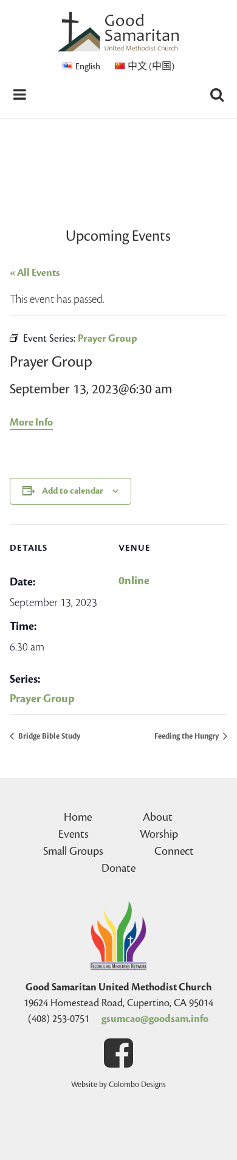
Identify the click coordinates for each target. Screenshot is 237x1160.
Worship (159, 834)
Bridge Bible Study (48, 736)
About (158, 817)
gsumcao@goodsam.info (154, 1019)
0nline (133, 580)
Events (73, 834)
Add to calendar (72, 491)
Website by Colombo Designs (118, 1084)
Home (78, 817)
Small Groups (73, 851)
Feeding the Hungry (187, 736)
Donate (118, 868)
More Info (31, 422)
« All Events (35, 273)
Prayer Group (42, 698)
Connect (174, 851)
